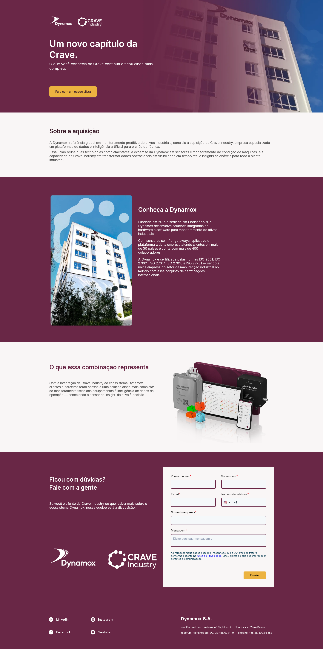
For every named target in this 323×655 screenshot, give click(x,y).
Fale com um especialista (73, 91)
